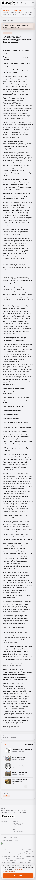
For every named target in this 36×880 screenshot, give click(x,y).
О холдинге (4, 837)
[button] (33, 3)
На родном (11, 20)
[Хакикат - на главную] (9, 3)
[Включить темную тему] (21, 3)
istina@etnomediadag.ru (18, 831)
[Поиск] (17, 3)
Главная (3, 20)
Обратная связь (13, 837)
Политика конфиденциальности (9, 840)
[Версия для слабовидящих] (25, 3)
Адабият (6, 796)
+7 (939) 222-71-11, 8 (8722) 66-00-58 (18, 828)
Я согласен (18, 875)
